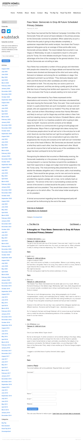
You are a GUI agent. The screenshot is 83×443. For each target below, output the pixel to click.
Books (33, 13)
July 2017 (5, 359)
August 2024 (5, 136)
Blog (46, 13)
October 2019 (6, 289)
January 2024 (6, 156)
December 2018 (6, 317)
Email (29, 399)
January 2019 (6, 314)
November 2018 (6, 320)
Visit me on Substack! (35, 208)
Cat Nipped (75, 224)
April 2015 (5, 407)
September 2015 (7, 396)
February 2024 (6, 153)
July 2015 (5, 398)
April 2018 (5, 339)
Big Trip (4, 423)
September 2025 (7, 100)
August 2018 (5, 328)
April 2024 (5, 148)
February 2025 (6, 119)
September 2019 (7, 291)
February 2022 (6, 218)
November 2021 (6, 227)
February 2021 (6, 246)
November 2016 (6, 382)
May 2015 (5, 404)
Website (29, 404)
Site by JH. (78, 439)
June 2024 (5, 142)
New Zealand (6, 426)
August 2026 (5, 69)
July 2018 (5, 331)
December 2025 (6, 91)
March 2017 (5, 370)
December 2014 (6, 415)
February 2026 (6, 86)
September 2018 (7, 325)
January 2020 (6, 280)
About (27, 13)
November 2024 (6, 128)
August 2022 (5, 201)
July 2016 (5, 390)
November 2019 (6, 286)
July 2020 (5, 263)
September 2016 (7, 384)
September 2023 (7, 165)
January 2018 (6, 348)
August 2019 (5, 294)
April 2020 (5, 272)
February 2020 (6, 277)
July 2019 (5, 297)
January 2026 (6, 88)
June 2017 (5, 362)
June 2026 (5, 74)
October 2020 (6, 255)
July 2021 (5, 232)
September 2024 (7, 134)
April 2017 (5, 367)
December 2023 (6, 159)
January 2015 (6, 413)
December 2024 (6, 125)
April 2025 (5, 114)
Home (13, 13)
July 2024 (5, 139)
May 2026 (5, 77)
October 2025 (6, 97)
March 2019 (5, 308)
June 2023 (5, 173)
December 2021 (6, 224)
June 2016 (5, 393)
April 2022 (5, 212)
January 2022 (6, 221)
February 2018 (6, 345)
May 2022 (5, 210)
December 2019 (6, 283)
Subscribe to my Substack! (37, 210)
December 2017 (6, 351)
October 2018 (6, 322)
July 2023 (5, 170)
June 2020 (5, 266)
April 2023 (5, 179)
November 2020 (6, 252)
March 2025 (5, 117)
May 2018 (5, 336)
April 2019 (5, 305)
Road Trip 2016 (65, 13)
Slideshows (77, 13)
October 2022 (6, 196)
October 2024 (6, 131)
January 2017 (6, 376)
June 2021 (5, 235)
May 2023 (5, 176)
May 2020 (5, 269)
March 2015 (5, 410)
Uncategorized (37, 217)
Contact (40, 13)
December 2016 (6, 379)
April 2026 (5, 80)
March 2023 (5, 181)
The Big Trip (54, 13)
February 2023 (6, 184)
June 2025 (5, 108)
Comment (30, 372)
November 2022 (6, 193)
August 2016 (5, 387)
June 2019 (5, 300)
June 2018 (5, 334)
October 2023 (6, 162)
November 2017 (6, 353)
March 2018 (5, 342)
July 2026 (5, 72)
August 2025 (5, 103)
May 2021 (5, 238)
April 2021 (5, 241)
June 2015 (5, 401)
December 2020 (6, 249)
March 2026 (5, 83)
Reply (29, 252)
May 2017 (5, 365)
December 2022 (6, 190)
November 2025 (6, 94)
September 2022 (7, 198)
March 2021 (5, 243)
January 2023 (6, 187)
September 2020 (7, 258)
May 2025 (5, 111)
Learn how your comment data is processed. (66, 413)
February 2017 (6, 373)
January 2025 (6, 122)
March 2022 (5, 215)
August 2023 (5, 167)
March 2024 (5, 150)
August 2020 (5, 260)
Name (29, 393)
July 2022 (5, 204)
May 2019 (5, 303)
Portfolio (20, 13)
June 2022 (5, 207)
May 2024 (5, 145)
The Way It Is (33, 224)
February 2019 (6, 311)
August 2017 (5, 356)
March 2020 (5, 274)
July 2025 (5, 105)
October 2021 (6, 229)
